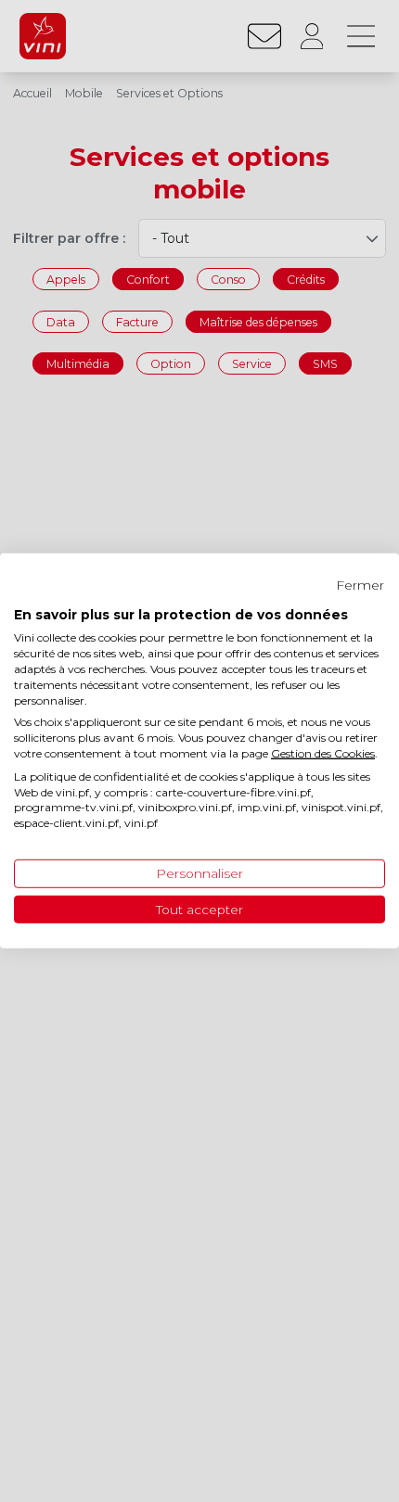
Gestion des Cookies (323, 753)
